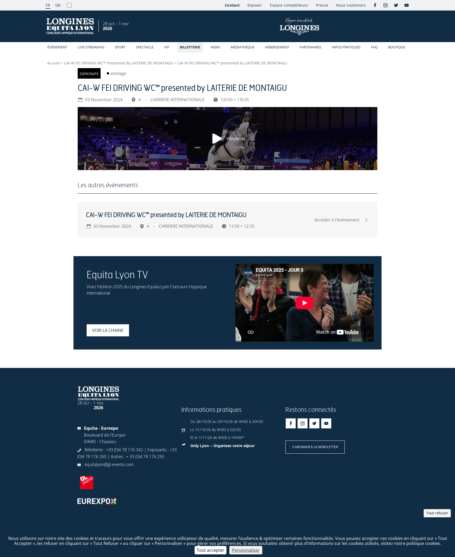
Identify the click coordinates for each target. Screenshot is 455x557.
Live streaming (91, 47)
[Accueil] (70, 26)
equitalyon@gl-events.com (109, 464)
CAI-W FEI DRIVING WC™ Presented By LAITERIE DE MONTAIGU (118, 62)
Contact (232, 5)
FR (48, 5)
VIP (166, 47)
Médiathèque (242, 47)
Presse (322, 5)
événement (57, 47)
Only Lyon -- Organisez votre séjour (222, 445)
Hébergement (277, 47)
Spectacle (145, 47)
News (215, 47)
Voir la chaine (107, 330)
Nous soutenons (351, 5)
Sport (120, 47)
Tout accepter (210, 550)
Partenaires (310, 47)
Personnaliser (246, 550)
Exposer (255, 5)
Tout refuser (437, 512)
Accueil (53, 62)
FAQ (374, 47)
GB (57, 5)
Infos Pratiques (346, 47)
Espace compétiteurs (289, 5)
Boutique (396, 47)
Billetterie (190, 47)
